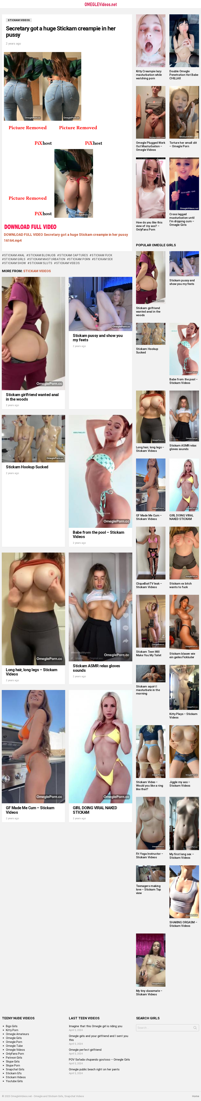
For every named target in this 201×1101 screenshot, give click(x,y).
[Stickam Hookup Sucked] (33, 438)
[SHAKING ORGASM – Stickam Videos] (184, 891)
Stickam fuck (102, 255)
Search (195, 1028)
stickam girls (15, 259)
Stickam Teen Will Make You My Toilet (148, 653)
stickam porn (79, 259)
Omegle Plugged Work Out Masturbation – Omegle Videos (150, 146)
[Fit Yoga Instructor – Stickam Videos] (151, 823)
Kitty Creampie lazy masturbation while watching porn (149, 75)
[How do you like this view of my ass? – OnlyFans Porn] (151, 187)
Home (195, 1096)
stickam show (15, 263)
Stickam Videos (37, 271)
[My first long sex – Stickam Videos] (184, 823)
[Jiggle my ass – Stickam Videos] (184, 751)
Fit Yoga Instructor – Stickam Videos (149, 855)
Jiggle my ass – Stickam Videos (179, 783)
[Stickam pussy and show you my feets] (100, 304)
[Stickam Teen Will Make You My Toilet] (151, 621)
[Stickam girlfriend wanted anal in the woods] (33, 333)
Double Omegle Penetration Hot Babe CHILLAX (183, 75)
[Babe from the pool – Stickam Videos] (100, 471)
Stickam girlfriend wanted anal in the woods (32, 397)
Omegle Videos (15, 1049)
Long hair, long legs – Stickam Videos (31, 672)
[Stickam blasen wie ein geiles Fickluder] (184, 622)
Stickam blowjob (42, 255)
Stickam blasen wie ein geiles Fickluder (182, 655)
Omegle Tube (14, 1045)
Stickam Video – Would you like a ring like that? (149, 785)
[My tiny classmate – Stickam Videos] (151, 960)
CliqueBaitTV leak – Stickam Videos (149, 585)
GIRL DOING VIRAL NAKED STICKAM (95, 810)
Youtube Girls (14, 1081)
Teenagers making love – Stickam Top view (148, 889)
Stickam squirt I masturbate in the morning (148, 690)
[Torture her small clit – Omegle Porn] (184, 112)
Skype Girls (13, 1061)
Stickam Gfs (14, 1073)
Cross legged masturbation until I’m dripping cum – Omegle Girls (181, 219)
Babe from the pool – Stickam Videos (98, 534)
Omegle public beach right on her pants (94, 1069)
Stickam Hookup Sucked (27, 467)
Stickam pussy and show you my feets (97, 337)
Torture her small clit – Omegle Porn (183, 144)
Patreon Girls (14, 1057)
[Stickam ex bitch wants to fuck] (184, 553)
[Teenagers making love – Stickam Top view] (151, 873)
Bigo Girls (11, 1026)
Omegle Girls (14, 1038)
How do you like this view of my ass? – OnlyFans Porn (149, 226)
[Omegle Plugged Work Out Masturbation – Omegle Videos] (151, 112)
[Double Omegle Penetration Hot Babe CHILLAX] (184, 40)
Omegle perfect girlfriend (85, 1050)
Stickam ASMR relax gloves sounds (96, 668)
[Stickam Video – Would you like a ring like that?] (151, 751)
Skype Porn (13, 1065)
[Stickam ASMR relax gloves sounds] (100, 607)
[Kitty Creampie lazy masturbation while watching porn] (151, 40)
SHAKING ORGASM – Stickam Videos (183, 924)
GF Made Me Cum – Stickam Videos (30, 810)
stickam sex (103, 259)
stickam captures (73, 255)
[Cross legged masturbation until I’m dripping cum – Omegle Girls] (184, 183)
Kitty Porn (12, 1030)
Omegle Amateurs (17, 1034)
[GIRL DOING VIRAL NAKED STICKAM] (100, 746)
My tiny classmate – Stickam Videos (149, 992)
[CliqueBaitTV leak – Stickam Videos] (151, 553)
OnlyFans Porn (15, 1053)
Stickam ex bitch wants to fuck (180, 585)
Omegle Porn (14, 1041)
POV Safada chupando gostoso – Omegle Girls (99, 1059)
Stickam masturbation (47, 259)
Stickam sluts (41, 263)
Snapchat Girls (15, 1069)
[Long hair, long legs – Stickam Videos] (33, 609)
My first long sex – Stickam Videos (181, 855)
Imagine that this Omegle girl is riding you (95, 1026)
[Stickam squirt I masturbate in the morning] (151, 673)
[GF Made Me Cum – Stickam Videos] (33, 746)
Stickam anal (14, 255)
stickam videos (68, 263)
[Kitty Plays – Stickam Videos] (184, 687)
